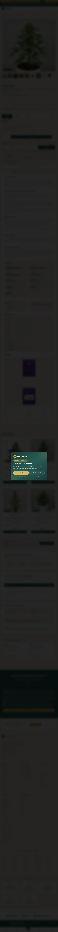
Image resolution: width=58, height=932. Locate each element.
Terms (32, 476)
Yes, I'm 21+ (21, 472)
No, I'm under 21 (37, 472)
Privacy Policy (37, 476)
